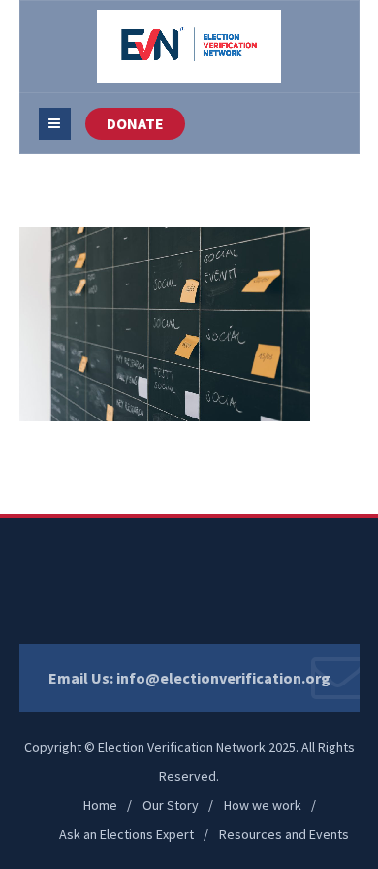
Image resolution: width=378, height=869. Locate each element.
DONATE (135, 123)
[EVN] (188, 46)
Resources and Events (284, 834)
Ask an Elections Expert (126, 834)
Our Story (170, 805)
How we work (262, 805)
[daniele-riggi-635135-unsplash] (164, 322)
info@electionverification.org (223, 677)
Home (100, 805)
